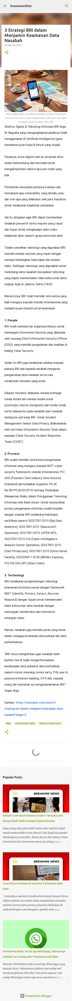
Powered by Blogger (38, 995)
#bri (8, 723)
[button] (6, 52)
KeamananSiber (21, 6)
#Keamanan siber (25, 723)
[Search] (67, 5)
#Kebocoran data (50, 723)
